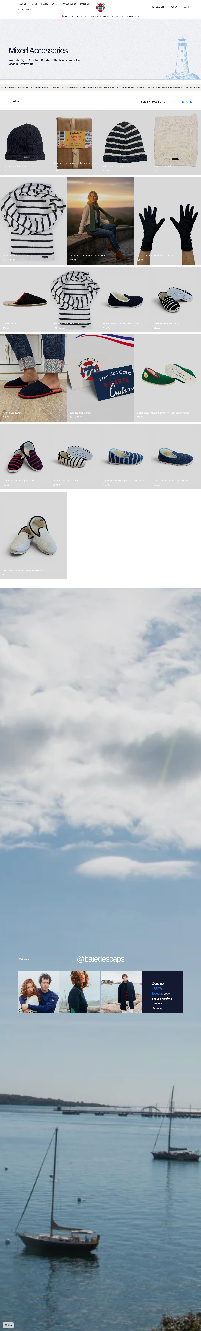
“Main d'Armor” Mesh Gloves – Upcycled (156, 256)
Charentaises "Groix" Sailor (166, 323)
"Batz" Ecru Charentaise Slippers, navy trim (23, 570)
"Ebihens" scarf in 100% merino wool (87, 256)
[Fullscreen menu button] (10, 7)
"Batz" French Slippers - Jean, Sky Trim (171, 480)
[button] (158, 7)
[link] (25, 142)
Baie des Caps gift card (80, 413)
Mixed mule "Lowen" (12, 413)
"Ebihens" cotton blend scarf (66, 323)
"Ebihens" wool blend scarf (16, 256)
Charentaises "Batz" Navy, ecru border (121, 323)
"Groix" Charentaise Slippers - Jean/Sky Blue (123, 480)
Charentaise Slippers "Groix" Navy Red (20, 480)
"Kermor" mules (10, 323)
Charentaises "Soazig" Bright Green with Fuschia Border (163, 413)
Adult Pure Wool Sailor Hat (15, 166)
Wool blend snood (162, 166)
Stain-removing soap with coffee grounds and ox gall (74, 164)
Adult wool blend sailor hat (116, 166)
